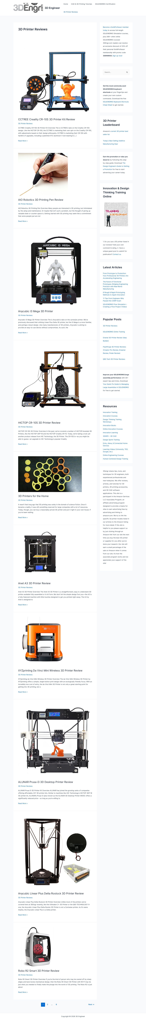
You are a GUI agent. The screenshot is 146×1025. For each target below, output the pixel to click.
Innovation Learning (110, 433)
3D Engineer (52, 7)
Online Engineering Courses (113, 455)
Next (91, 1004)
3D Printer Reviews (70, 12)
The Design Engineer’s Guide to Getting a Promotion (116, 166)
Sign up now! (117, 56)
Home (65, 4)
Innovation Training (110, 412)
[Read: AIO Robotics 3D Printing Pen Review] (43, 174)
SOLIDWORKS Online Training (114, 332)
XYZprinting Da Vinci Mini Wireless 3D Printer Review (50, 670)
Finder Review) (114, 353)
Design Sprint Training (111, 440)
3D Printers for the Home (33, 496)
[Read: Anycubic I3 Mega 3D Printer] (55, 270)
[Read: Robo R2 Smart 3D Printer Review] (38, 947)
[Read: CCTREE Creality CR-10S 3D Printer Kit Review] (55, 78)
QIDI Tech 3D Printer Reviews (114, 359)
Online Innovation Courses (113, 429)
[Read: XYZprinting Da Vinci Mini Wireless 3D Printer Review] (43, 641)
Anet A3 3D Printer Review (34, 583)
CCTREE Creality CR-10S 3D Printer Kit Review (46, 119)
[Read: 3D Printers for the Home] (50, 474)
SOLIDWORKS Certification (105, 4)
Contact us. (117, 254)
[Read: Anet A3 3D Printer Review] (40, 554)
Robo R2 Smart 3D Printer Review (38, 970)
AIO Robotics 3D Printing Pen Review (40, 199)
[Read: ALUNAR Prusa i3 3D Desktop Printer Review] (55, 741)
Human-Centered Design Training (115, 459)
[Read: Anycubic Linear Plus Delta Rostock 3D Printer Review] (55, 852)
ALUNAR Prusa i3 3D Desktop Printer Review (45, 782)
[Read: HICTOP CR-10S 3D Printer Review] (55, 382)
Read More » (23, 141)
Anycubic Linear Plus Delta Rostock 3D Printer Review (51, 893)
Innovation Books (109, 425)
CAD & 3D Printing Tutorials (81, 4)
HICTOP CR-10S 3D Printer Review (39, 422)
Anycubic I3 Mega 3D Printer (35, 311)
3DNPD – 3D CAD (110, 436)
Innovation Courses (110, 416)
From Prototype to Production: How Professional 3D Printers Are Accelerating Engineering (115, 275)
